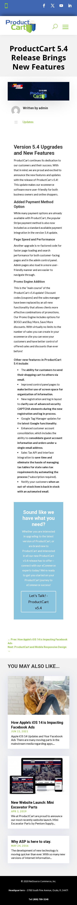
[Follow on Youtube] (61, 5)
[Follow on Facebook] (44, 5)
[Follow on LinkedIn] (69, 5)
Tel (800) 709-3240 (38, 899)
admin (43, 108)
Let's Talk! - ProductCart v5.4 (38, 601)
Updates (28, 122)
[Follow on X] (52, 5)
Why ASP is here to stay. (31, 841)
